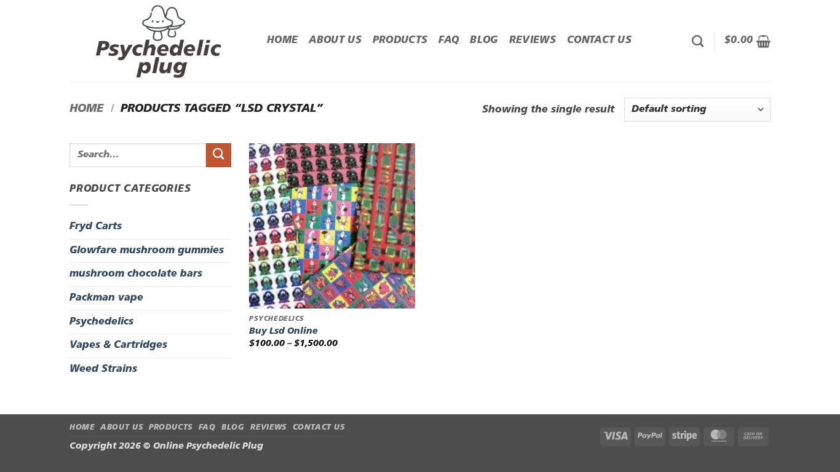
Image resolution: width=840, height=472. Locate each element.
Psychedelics (101, 322)
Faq (448, 40)
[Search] (697, 41)
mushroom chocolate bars (135, 274)
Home (282, 40)
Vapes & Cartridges (118, 345)
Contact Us (599, 40)
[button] (747, 41)
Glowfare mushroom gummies (146, 251)
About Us (335, 40)
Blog (483, 40)
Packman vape (106, 298)
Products (400, 40)
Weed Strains (103, 369)
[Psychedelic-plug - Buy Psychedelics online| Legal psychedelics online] (158, 41)
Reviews (532, 40)
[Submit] (218, 155)
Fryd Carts (95, 227)
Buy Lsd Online (283, 331)
